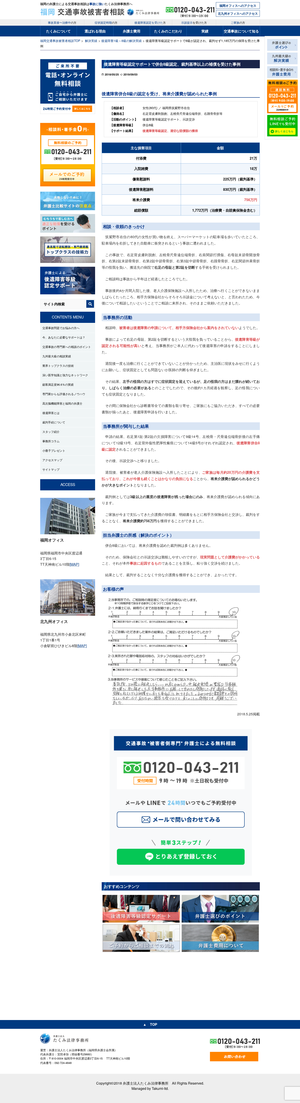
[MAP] (74, 564)
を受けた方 (194, 22)
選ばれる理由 (95, 31)
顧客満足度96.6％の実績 (58, 384)
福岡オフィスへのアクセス (237, 5)
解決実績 (91, 40)
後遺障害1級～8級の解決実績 (121, 40)
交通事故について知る (241, 31)
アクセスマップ (52, 460)
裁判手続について (53, 422)
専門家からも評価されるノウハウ (63, 394)
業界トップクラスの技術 (58, 365)
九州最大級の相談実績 (56, 356)
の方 (62, 22)
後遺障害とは (51, 413)
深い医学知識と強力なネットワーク (65, 375)
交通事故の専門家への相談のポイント (66, 347)
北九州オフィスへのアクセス (238, 13)
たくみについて (58, 31)
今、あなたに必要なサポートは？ (63, 337)
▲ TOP (150, 1024)
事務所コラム (51, 441)
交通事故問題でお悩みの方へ (61, 328)
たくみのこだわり (168, 31)
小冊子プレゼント (53, 450)
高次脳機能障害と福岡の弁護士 (62, 403)
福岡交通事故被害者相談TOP (60, 40)
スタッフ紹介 (51, 432)
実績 (204, 31)
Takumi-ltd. (160, 1088)
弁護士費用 (131, 31)
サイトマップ (51, 469)
